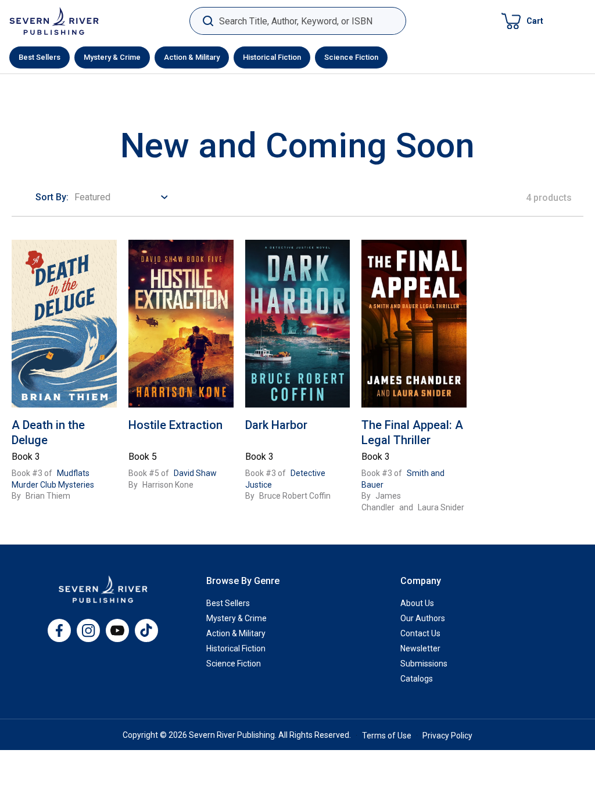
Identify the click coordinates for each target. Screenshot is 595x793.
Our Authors (422, 618)
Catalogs (416, 678)
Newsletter (420, 648)
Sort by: (52, 197)
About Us (417, 603)
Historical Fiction (272, 57)
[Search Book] (208, 21)
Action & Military (192, 57)
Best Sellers (39, 57)
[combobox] (298, 21)
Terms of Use (386, 735)
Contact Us (420, 633)
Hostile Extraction (175, 425)
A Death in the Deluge (48, 432)
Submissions (423, 663)
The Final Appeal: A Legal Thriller (412, 432)
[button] (522, 21)
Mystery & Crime (112, 57)
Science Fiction (351, 57)
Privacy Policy (447, 735)
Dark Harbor (276, 425)
